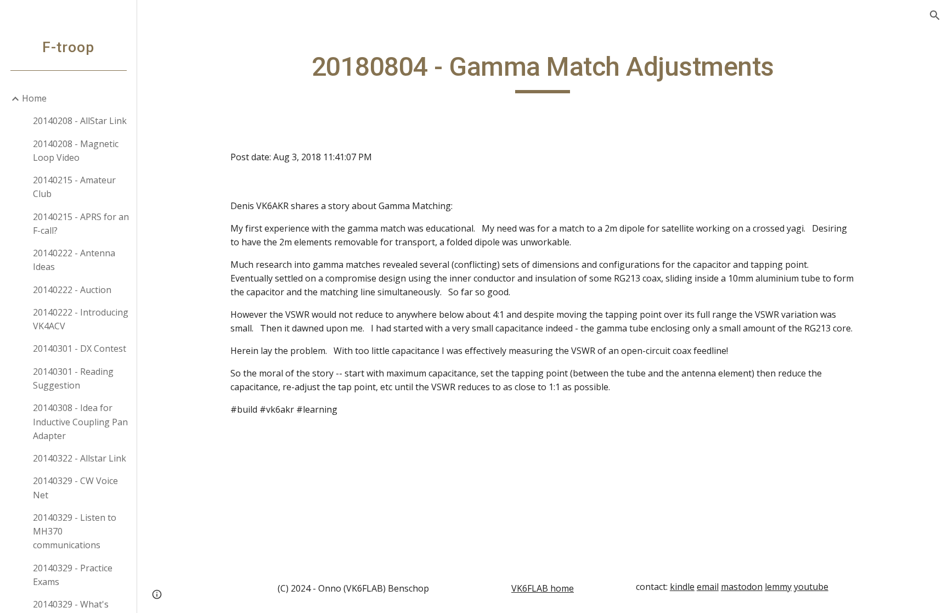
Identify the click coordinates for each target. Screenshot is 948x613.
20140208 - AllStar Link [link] (80, 121)
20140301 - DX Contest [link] (79, 348)
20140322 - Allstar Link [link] (79, 458)
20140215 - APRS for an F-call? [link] (81, 224)
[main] (542, 72)
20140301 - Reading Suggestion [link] (73, 378)
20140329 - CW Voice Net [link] (75, 487)
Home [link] (34, 98)
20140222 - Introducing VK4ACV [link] (80, 319)
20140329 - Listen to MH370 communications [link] (74, 531)
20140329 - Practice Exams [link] (72, 575)
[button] (935, 15)
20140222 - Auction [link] (72, 290)
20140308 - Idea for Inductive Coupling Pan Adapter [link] (80, 422)
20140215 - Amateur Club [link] (74, 187)
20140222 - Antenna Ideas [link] (74, 260)
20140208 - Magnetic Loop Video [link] (76, 151)
